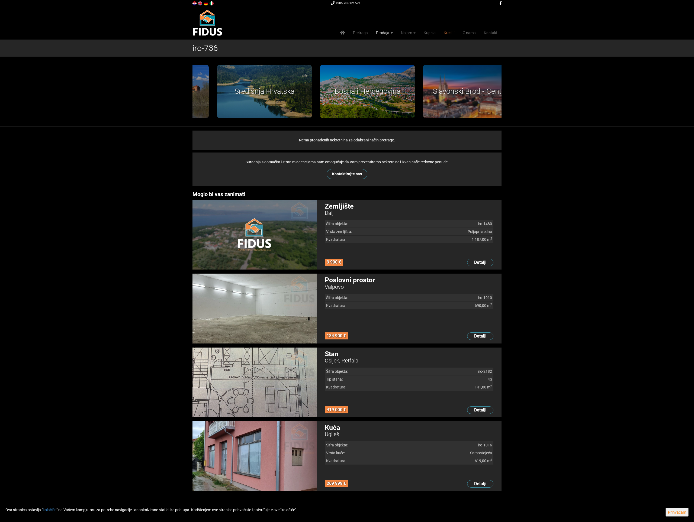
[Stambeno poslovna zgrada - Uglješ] (254, 456)
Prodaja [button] (383, 33)
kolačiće (49, 510)
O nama (469, 33)
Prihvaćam (677, 512)
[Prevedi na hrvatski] (194, 3)
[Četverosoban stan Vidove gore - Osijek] (254, 382)
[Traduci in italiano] (212, 3)
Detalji (480, 262)
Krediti (449, 33)
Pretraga (360, 33)
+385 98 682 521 (348, 3)
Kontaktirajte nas (347, 174)
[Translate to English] (200, 3)
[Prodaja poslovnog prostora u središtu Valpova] (254, 308)
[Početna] (342, 33)
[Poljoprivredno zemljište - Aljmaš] (254, 235)
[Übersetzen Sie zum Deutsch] (206, 3)
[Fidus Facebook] (500, 3)
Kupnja (430, 33)
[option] (243, 91)
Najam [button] (407, 33)
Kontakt (490, 33)
